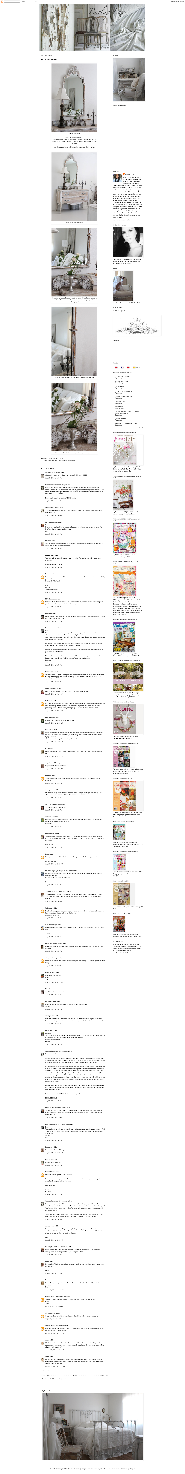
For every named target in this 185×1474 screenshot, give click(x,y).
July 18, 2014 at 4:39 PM (53, 951)
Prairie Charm (50, 717)
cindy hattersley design (54, 958)
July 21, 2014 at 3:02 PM (53, 1044)
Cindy (47, 1261)
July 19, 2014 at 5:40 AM (53, 965)
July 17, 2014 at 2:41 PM (53, 797)
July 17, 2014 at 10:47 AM (54, 710)
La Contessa (49, 1159)
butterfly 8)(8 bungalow (123, 391)
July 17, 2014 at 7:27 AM (53, 621)
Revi (46, 1280)
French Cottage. (53, 460)
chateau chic (50, 817)
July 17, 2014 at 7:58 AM (53, 665)
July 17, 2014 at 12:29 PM (54, 768)
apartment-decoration (52, 915)
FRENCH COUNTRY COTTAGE (126, 423)
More (138, 367)
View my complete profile (121, 220)
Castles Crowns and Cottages (56, 485)
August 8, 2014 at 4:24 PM (54, 1319)
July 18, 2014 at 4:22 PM (53, 936)
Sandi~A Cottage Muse (53, 804)
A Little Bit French (121, 381)
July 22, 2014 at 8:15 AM (53, 1117)
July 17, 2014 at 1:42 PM (53, 783)
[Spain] (133, 367)
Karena (47, 574)
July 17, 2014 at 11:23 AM (54, 723)
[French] (121, 367)
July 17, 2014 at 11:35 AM (54, 742)
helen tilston (49, 1030)
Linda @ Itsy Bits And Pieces (55, 1107)
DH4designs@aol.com (120, 311)
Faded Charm (50, 1172)
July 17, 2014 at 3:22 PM (53, 810)
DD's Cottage (50, 599)
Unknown (48, 701)
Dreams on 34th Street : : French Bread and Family (127, 412)
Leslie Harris (49, 672)
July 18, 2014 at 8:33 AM (53, 901)
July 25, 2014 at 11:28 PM (54, 1240)
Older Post (104, 1375)
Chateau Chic (120, 401)
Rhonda (48, 541)
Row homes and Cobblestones (56, 628)
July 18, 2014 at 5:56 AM (53, 885)
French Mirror (62, 460)
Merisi (47, 989)
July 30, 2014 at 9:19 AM (53, 1273)
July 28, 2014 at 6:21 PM (53, 1254)
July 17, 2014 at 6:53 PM (53, 826)
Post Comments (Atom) (58, 1379)
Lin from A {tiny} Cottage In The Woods (59, 871)
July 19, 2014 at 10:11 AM (54, 982)
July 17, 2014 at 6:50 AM (53, 567)
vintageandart (50, 1313)
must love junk (50, 1001)
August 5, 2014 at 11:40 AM (54, 1290)
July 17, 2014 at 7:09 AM (53, 592)
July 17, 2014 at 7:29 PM (53, 847)
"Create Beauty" (51, 924)
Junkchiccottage (51, 522)
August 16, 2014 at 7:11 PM (54, 1333)
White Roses (71, 460)
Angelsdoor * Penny (52, 763)
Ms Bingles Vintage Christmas (56, 1247)
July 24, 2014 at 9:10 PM (53, 1194)
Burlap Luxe (52, 458)
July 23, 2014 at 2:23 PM (53, 1165)
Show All (141, 427)
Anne (47, 1340)
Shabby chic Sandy (52, 507)
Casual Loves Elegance (123, 396)
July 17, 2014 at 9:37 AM (53, 681)
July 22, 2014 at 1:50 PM (53, 1140)
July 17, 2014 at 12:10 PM (54, 756)
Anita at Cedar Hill (52, 688)
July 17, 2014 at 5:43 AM (53, 534)
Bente (47, 854)
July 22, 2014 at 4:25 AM (53, 1101)
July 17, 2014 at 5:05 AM (53, 515)
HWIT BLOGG (50, 972)
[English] (115, 367)
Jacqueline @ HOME (52, 472)
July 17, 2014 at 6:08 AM (53, 548)
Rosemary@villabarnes (53, 943)
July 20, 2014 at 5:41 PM (53, 1023)
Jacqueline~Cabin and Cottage (56, 891)
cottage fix (119, 406)
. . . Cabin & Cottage (122, 376)
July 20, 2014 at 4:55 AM (53, 1009)
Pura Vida (48, 1147)
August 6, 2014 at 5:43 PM (54, 1306)
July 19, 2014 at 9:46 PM (53, 994)
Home (75, 1375)
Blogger (132, 1469)
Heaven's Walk (50, 833)
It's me (47, 748)
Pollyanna (49, 613)
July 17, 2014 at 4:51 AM (53, 501)
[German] (127, 367)
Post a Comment (48, 1371)
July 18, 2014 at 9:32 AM (53, 918)
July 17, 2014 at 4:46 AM (53, 478)
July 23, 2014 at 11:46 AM (54, 1153)
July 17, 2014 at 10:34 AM (54, 694)
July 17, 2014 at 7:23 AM (53, 607)
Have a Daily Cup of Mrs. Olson (56, 1296)
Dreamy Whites (120, 418)
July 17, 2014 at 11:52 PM (54, 864)
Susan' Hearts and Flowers (55, 1325)
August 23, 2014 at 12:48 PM (55, 1350)
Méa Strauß (49, 730)
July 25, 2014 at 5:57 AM (53, 1219)
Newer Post (45, 1375)
